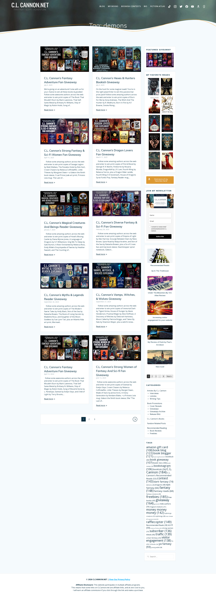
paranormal (153, 519)
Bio (145, 6)
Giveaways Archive (157, 411)
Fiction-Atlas (157, 6)
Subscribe (160, 236)
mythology (160, 516)
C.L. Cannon (159, 470)
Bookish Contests (131, 6)
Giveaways (154, 409)
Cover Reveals (156, 406)
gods (156, 504)
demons (150, 485)
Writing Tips (155, 399)
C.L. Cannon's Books (155, 419)
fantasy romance (153, 494)
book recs (160, 462)
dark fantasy (163, 481)
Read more (48, 110)
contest (157, 479)
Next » (169, 376)
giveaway (157, 501)
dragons (160, 485)
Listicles (153, 396)
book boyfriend (159, 457)
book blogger (158, 454)
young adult (156, 547)
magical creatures (158, 507)
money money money (156, 511)
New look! (160, 367)
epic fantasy (158, 486)
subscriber (160, 531)
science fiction (156, 528)
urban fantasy (153, 538)
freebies (157, 496)
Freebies (153, 433)
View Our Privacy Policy (119, 579)
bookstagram (158, 467)
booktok (159, 469)
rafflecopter (158, 522)
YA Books (153, 544)
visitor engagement (158, 539)
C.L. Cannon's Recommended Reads (158, 475)
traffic (164, 534)
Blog (102, 6)
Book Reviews (156, 430)
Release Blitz (155, 414)
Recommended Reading (157, 428)
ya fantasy (158, 545)
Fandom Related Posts (156, 423)
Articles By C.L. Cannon (156, 390)
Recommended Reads (157, 525)
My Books (113, 6)
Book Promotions (154, 403)
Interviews (154, 393)
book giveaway (157, 461)
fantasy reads (164, 491)
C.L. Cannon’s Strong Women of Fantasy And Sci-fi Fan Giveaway (116, 371)
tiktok (150, 534)
